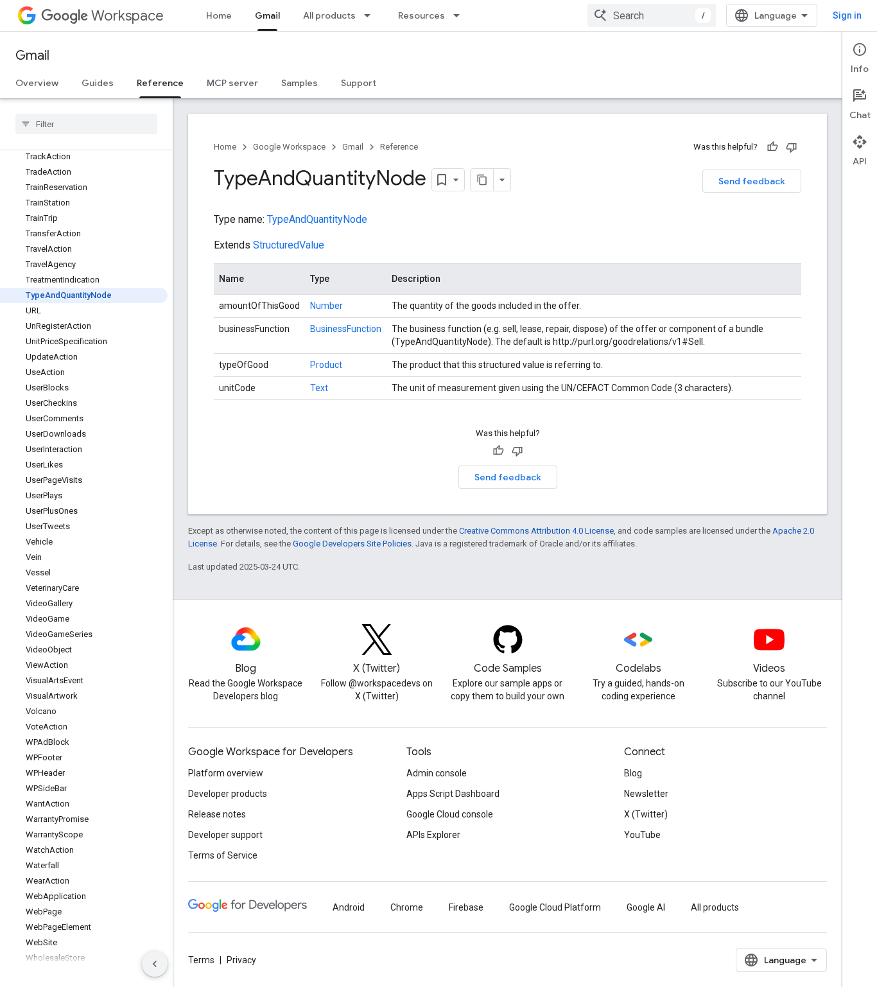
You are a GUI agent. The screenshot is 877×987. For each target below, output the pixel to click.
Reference (160, 83)
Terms (201, 960)
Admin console (436, 773)
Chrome (406, 907)
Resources (421, 15)
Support (358, 83)
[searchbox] (86, 124)
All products (329, 15)
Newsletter (646, 794)
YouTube (642, 835)
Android (349, 907)
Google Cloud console (449, 814)
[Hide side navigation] (155, 964)
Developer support (225, 835)
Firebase (466, 907)
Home (219, 15)
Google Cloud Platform (555, 907)
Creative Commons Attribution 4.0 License (536, 531)
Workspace (127, 15)
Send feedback (751, 181)
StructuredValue (288, 245)
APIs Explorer (433, 835)
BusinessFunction (345, 329)
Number (326, 306)
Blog (633, 773)
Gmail (267, 15)
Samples (299, 83)
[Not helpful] (791, 147)
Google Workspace (289, 147)
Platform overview (225, 773)
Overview (36, 83)
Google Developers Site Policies (352, 543)
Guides (98, 83)
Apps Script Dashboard (452, 794)
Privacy (241, 960)
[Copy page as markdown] (482, 180)
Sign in (847, 15)
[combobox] (651, 15)
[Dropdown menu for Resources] (460, 15)
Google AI (646, 907)
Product (326, 365)
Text (319, 388)
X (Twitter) (646, 814)
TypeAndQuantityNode (317, 219)
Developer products (227, 794)
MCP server (232, 83)
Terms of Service (222, 855)
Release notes (217, 814)
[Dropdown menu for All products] (371, 15)
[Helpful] (772, 147)
